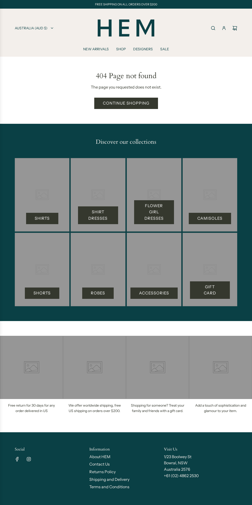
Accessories (154, 292)
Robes (98, 292)
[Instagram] (28, 459)
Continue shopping (126, 103)
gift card (210, 290)
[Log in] (224, 28)
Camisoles (209, 218)
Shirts (42, 218)
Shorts (42, 292)
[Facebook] (17, 459)
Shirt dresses (98, 215)
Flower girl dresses (154, 212)
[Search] (213, 28)
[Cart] (234, 28)
